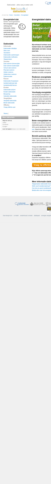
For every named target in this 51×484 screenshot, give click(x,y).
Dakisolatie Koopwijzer (11, 81)
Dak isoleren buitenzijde (11, 66)
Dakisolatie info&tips (10, 48)
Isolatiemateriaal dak (10, 83)
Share (5, 113)
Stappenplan (8, 59)
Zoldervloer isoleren (10, 74)
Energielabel (24, 15)
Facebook (5, 124)
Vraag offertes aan (9, 107)
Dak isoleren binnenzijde (12, 63)
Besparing (7, 94)
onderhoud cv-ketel (26, 215)
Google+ (4, 126)
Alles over (7, 50)
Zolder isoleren (8, 72)
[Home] (19, 9)
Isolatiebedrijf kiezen (10, 85)
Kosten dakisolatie (9, 92)
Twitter (4, 122)
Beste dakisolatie (9, 103)
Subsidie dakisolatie (10, 96)
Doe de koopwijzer (45, 9)
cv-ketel (16, 215)
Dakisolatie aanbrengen (11, 55)
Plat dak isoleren (9, 70)
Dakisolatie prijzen (10, 90)
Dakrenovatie (8, 76)
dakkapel (37, 215)
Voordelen (17, 15)
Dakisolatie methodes (11, 57)
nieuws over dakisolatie (18, 129)
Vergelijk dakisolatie (10, 100)
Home (11, 15)
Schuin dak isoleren (10, 68)
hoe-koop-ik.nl (7, 215)
